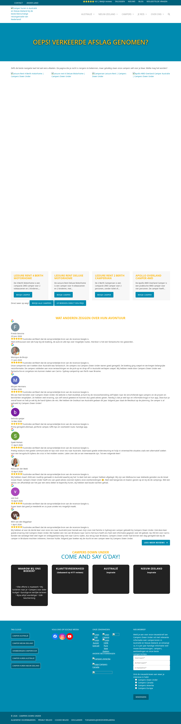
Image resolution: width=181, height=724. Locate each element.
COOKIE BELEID (62, 720)
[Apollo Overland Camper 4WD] (151, 171)
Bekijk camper (23, 295)
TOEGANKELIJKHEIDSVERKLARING (100, 720)
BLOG (140, 1)
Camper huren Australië (23, 658)
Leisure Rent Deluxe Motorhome (68, 277)
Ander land (32, 3)
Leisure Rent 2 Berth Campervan (109, 277)
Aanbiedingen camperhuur (24, 651)
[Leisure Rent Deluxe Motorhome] (70, 171)
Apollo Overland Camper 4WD (148, 277)
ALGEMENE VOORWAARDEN (23, 720)
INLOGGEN (120, 1)
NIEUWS (131, 1)
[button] (169, 14)
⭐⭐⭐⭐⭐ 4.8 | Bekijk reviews (97, 1)
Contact (18, 3)
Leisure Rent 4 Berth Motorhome (28, 277)
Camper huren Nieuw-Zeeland (25, 665)
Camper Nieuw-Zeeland (22, 643)
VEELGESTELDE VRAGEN (157, 1)
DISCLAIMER (76, 720)
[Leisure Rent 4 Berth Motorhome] (29, 171)
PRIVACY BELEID (45, 720)
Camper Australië (20, 636)
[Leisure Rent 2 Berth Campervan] (110, 171)
